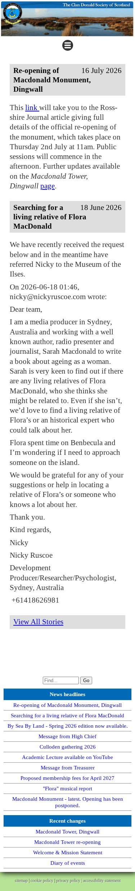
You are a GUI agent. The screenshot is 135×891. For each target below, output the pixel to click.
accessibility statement (102, 880)
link (32, 107)
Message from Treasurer (68, 768)
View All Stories (38, 621)
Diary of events (67, 863)
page (47, 186)
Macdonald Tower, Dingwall (67, 832)
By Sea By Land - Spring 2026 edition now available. (68, 726)
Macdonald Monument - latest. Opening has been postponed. (67, 802)
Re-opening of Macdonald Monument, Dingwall (67, 705)
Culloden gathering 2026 (68, 747)
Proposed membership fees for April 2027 (67, 778)
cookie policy (42, 880)
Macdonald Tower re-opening (67, 842)
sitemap (21, 880)
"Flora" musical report (67, 788)
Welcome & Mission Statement (67, 852)
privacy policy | (69, 880)
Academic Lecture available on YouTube (67, 757)
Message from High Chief (67, 736)
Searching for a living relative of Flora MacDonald (67, 715)
